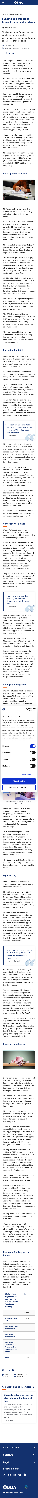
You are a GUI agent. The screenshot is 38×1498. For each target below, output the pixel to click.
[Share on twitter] (3, 53)
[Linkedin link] (14, 1475)
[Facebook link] (25, 1475)
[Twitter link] (4, 1475)
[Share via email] (13, 53)
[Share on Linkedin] (9, 53)
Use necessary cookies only (19, 787)
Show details (26, 774)
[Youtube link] (19, 1475)
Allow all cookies (19, 781)
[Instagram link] (9, 1475)
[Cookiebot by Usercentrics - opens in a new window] (27, 709)
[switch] (33, 752)
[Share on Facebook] (6, 53)
